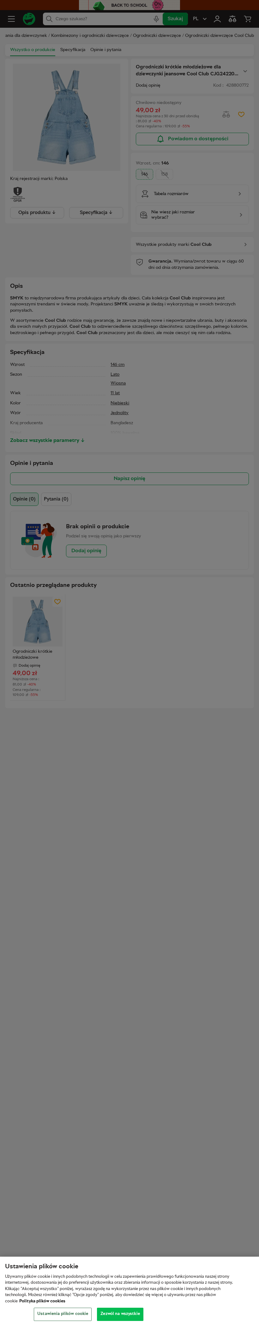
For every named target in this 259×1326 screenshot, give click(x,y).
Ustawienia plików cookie (62, 1314)
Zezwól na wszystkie (120, 1314)
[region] (129, 1291)
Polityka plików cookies (42, 1301)
